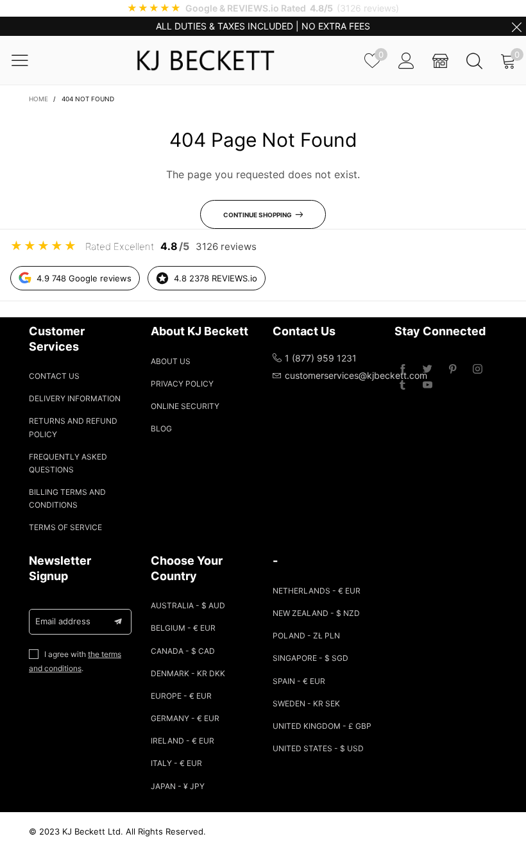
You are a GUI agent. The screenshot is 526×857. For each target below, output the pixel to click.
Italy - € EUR (176, 763)
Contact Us (54, 376)
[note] (263, 8)
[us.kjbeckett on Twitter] (428, 370)
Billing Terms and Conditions (67, 498)
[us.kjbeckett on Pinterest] (453, 370)
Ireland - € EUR (182, 740)
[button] (118, 622)
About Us (171, 361)
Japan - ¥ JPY (178, 786)
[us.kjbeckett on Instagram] (478, 370)
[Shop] (440, 61)
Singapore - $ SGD (310, 658)
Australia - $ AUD (188, 605)
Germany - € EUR (185, 718)
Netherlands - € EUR (317, 590)
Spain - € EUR (299, 681)
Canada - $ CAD (183, 651)
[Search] (474, 61)
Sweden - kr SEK (306, 703)
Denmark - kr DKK (188, 673)
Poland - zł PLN (306, 635)
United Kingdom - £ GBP (322, 726)
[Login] (406, 61)
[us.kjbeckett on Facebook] (402, 370)
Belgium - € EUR (183, 628)
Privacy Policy (182, 383)
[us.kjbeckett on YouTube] (428, 386)
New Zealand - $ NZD (316, 613)
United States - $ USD (318, 748)
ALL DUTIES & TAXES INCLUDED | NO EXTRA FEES (263, 26)
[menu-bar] (28, 60)
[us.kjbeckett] (205, 60)
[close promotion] (516, 26)
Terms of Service (65, 527)
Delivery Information (75, 398)
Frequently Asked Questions (68, 463)
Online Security (185, 406)
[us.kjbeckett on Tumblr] (402, 386)
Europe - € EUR (181, 696)
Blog (161, 428)
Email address (62, 621)
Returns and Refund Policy (73, 427)
